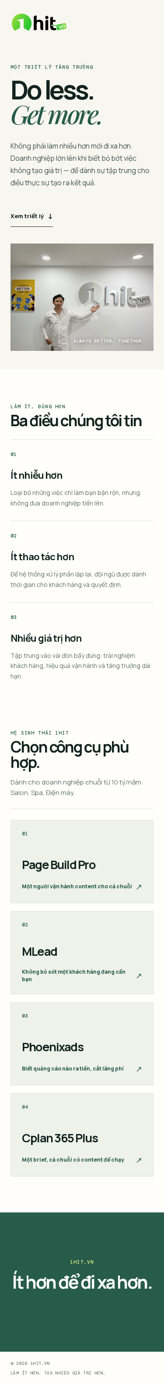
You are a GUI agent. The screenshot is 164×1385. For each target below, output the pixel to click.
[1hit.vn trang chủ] (39, 22)
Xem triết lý (31, 216)
